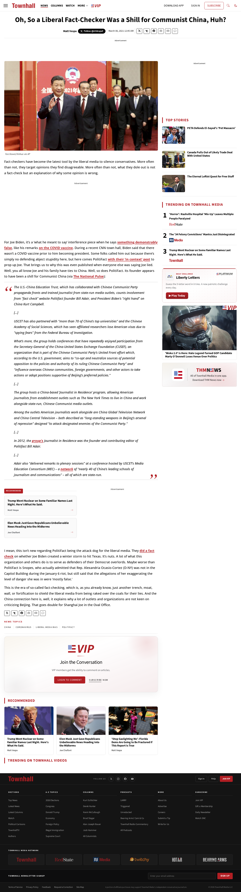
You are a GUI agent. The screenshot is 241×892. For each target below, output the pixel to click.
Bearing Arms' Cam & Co (132, 818)
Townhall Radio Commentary (134, 824)
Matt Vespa (70, 31)
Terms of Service (15, 887)
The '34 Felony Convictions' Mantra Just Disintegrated (202, 234)
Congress (50, 806)
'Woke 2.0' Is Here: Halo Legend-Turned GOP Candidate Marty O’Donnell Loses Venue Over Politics (198, 355)
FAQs (213, 778)
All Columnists (89, 836)
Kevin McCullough (91, 812)
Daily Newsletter (202, 812)
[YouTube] (132, 779)
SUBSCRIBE (214, 6)
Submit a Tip (164, 818)
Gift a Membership (204, 806)
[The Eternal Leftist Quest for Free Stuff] (173, 183)
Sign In (201, 778)
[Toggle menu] (5, 5)
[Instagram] (118, 779)
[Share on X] (139, 31)
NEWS (44, 6)
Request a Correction (63, 887)
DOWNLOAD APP (174, 6)
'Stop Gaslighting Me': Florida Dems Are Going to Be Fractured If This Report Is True (132, 742)
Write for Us (163, 824)
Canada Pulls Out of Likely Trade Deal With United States (210, 154)
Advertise (162, 806)
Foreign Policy (52, 824)
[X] (111, 779)
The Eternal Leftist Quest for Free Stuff (210, 176)
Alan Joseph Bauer (92, 824)
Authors (12, 836)
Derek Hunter (89, 806)
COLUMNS (57, 6)
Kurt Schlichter (90, 800)
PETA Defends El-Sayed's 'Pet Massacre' (211, 128)
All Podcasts (126, 830)
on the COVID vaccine (56, 248)
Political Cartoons (16, 824)
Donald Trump (52, 812)
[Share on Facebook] (154, 31)
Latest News (13, 806)
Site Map (80, 887)
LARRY (123, 800)
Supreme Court (53, 836)
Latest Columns (15, 812)
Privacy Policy (32, 887)
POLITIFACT (68, 627)
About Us (162, 800)
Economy (50, 818)
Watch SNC (200, 818)
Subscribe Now (98, 680)
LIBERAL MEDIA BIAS (47, 627)
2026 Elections (52, 800)
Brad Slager (89, 818)
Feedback (46, 887)
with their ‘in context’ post (129, 259)
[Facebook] (125, 779)
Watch (11, 818)
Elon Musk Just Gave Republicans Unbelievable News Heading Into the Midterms (79, 742)
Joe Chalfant (65, 750)
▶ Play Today (177, 296)
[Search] (228, 5)
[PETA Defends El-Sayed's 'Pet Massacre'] (173, 135)
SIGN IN (195, 6)
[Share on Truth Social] (147, 31)
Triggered (125, 806)
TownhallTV (13, 830)
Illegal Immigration (55, 830)
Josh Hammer (90, 830)
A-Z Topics (52, 792)
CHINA (7, 627)
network (67, 469)
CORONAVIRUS (23, 627)
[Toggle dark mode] (236, 5)
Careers (161, 812)
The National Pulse (88, 276)
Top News (12, 800)
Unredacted (126, 812)
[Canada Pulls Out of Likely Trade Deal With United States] (173, 159)
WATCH (70, 6)
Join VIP (226, 778)
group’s (37, 441)
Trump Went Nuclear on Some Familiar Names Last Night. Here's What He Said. (28, 742)
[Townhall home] (20, 778)
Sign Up (225, 875)
